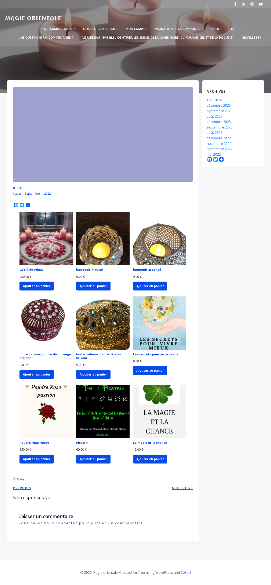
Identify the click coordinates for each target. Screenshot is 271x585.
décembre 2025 (219, 105)
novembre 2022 (219, 143)
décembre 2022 (219, 138)
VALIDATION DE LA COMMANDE (177, 29)
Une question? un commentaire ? (45, 37)
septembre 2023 (219, 127)
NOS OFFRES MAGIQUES (100, 29)
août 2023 (215, 132)
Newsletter (251, 37)
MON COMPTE (136, 29)
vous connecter (60, 523)
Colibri (186, 572)
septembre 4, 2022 (38, 193)
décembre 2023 (219, 121)
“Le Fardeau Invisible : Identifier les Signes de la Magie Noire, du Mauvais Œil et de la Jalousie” (157, 37)
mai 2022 (214, 154)
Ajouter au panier (36, 286)
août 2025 (215, 116)
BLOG (231, 29)
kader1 (18, 193)
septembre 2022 (219, 149)
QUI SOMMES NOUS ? (59, 29)
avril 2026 (214, 100)
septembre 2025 (219, 111)
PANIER (214, 29)
